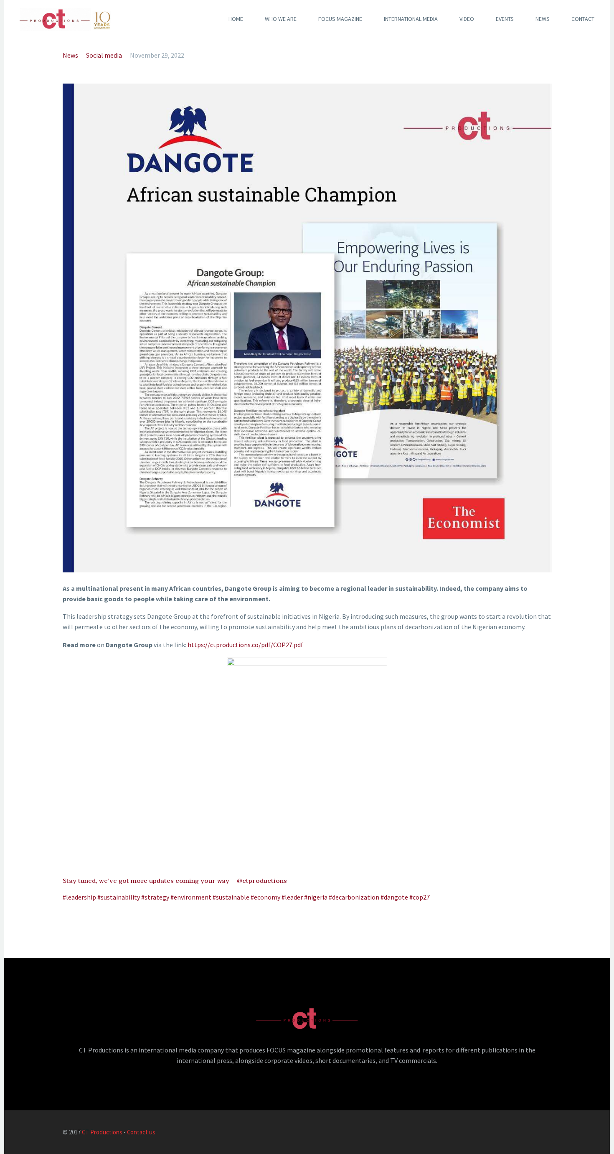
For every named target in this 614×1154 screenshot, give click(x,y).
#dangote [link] (394, 897)
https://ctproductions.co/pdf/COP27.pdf (245, 645)
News (542, 19)
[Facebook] (505, 1132)
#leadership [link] (79, 897)
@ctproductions (262, 880)
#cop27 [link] (419, 897)
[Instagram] (538, 1132)
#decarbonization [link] (354, 897)
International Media (411, 19)
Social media (104, 55)
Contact (582, 19)
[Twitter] (527, 1132)
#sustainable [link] (231, 897)
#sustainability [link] (118, 897)
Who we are (281, 19)
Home (235, 19)
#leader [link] (292, 897)
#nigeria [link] (315, 897)
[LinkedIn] (516, 1132)
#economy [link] (265, 897)
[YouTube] (548, 1132)
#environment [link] (190, 897)
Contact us (141, 1132)
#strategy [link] (155, 897)
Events (505, 19)
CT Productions (102, 1132)
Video (466, 19)
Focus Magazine (340, 19)
